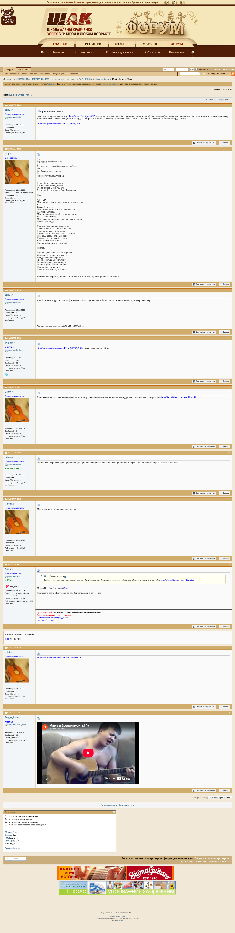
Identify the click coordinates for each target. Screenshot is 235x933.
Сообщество (44, 74)
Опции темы (209, 100)
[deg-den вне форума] (13, 350)
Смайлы (8, 835)
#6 (229, 452)
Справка (24, 74)
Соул (65, 588)
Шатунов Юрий (102, 79)
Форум (176, 44)
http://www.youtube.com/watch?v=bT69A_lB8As (59, 123)
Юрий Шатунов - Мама (20, 95)
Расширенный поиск (217, 74)
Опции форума (59, 74)
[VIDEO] (8, 841)
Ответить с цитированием (205, 143)
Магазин (150, 44)
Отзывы (122, 44)
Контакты (176, 52)
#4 (229, 338)
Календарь (33, 74)
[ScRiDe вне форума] (13, 117)
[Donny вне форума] (17, 410)
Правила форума (12, 848)
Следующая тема (126, 805)
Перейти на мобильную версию (212, 858)
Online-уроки (83, 52)
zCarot (121, 921)
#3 (229, 290)
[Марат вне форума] (17, 172)
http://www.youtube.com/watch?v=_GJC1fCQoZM (60, 348)
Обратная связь (187, 862)
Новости (57, 52)
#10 (228, 713)
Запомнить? (204, 69)
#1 (229, 105)
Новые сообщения (11, 74)
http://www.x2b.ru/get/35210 (82, 116)
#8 (229, 564)
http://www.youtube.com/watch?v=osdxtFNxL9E (59, 657)
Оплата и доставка (119, 52)
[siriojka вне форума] (17, 670)
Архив (221, 862)
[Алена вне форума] (12, 576)
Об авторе (152, 52)
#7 (229, 499)
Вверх (226, 143)
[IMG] (7, 838)
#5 (229, 387)
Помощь (216, 69)
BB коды (8, 832)
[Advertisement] (117, 903)
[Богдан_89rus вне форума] (15, 725)
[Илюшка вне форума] (17, 522)
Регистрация (228, 69)
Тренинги (92, 44)
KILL (7, 639)
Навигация (73, 74)
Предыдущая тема (109, 805)
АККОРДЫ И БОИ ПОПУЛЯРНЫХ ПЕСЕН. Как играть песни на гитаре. (45, 79)
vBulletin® (122, 916)
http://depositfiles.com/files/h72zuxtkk (178, 397)
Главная (60, 44)
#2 (229, 149)
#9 (229, 647)
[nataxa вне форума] (13, 465)
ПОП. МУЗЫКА (85, 79)
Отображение (223, 100)
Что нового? (23, 70)
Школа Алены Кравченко (206, 862)
